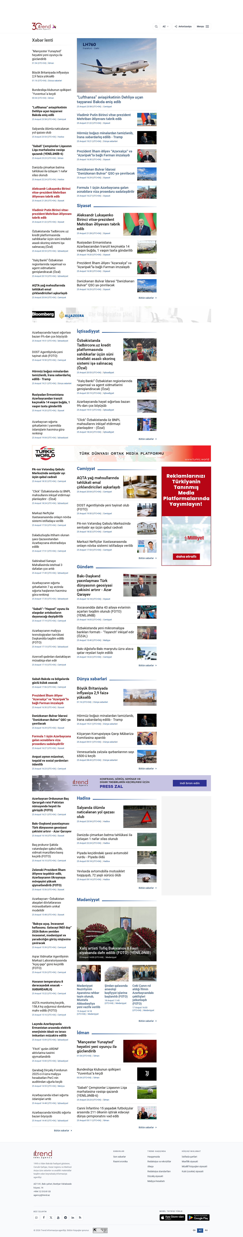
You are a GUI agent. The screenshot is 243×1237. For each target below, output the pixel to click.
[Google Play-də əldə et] (198, 1217)
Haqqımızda (153, 1156)
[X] (51, 1217)
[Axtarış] (156, 26)
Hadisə (83, 798)
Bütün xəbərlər (146, 298)
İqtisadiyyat (88, 331)
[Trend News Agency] (43, 1154)
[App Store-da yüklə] (172, 1217)
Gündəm (85, 566)
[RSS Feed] (80, 1217)
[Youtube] (58, 1217)
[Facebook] (44, 1217)
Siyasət (84, 205)
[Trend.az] (44, 26)
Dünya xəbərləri (92, 678)
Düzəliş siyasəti (155, 1176)
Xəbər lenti (42, 40)
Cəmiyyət (86, 468)
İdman (83, 1032)
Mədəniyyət (88, 899)
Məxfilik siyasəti (190, 1161)
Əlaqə (150, 1166)
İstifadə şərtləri (189, 1156)
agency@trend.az (42, 1195)
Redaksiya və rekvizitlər (159, 1161)
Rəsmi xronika (120, 1161)
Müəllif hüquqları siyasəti (194, 1166)
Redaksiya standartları (159, 1171)
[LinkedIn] (73, 1217)
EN (194, 1230)
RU (206, 1230)
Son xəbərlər (119, 1156)
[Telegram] (66, 1217)
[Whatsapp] (37, 1217)
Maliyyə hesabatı (156, 1181)
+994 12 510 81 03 (42, 1191)
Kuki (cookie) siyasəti (192, 1171)
